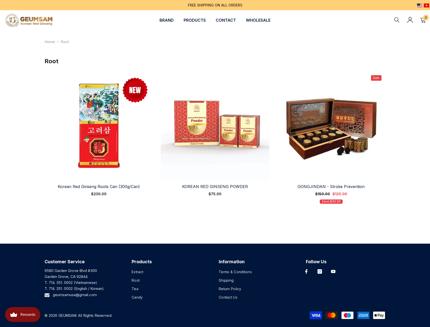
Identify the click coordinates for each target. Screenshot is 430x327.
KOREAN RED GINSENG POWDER (215, 186)
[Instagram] (319, 271)
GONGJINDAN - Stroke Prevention (331, 186)
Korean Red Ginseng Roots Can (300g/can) (99, 186)
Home (50, 41)
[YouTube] (333, 271)
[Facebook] (306, 271)
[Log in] (410, 20)
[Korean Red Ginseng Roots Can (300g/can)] (99, 125)
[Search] (397, 19)
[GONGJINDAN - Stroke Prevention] (331, 125)
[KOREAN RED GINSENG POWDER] (215, 125)
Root (65, 41)
